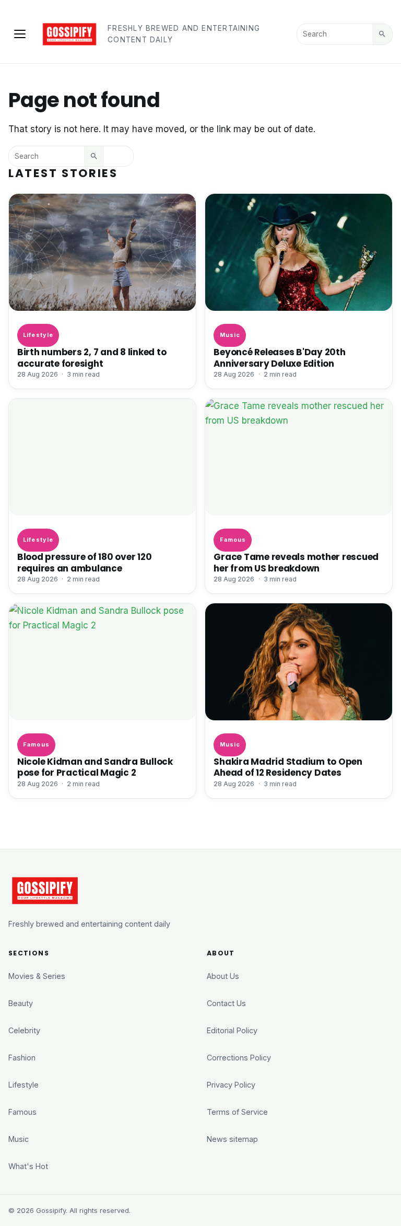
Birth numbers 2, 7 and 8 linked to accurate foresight (91, 357)
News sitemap (232, 1139)
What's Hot (28, 1166)
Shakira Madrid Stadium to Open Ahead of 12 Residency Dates (288, 767)
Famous (233, 539)
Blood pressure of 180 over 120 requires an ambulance (84, 562)
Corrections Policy (239, 1057)
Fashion (22, 1057)
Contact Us (226, 1003)
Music (230, 334)
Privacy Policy (231, 1084)
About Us (223, 976)
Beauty (20, 1003)
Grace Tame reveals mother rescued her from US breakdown (296, 562)
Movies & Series (36, 976)
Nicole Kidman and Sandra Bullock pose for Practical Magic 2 (95, 767)
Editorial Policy (232, 1030)
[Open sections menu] (19, 33)
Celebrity (24, 1030)
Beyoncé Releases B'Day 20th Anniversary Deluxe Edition (279, 357)
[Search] (382, 34)
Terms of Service (237, 1111)
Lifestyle (38, 334)
